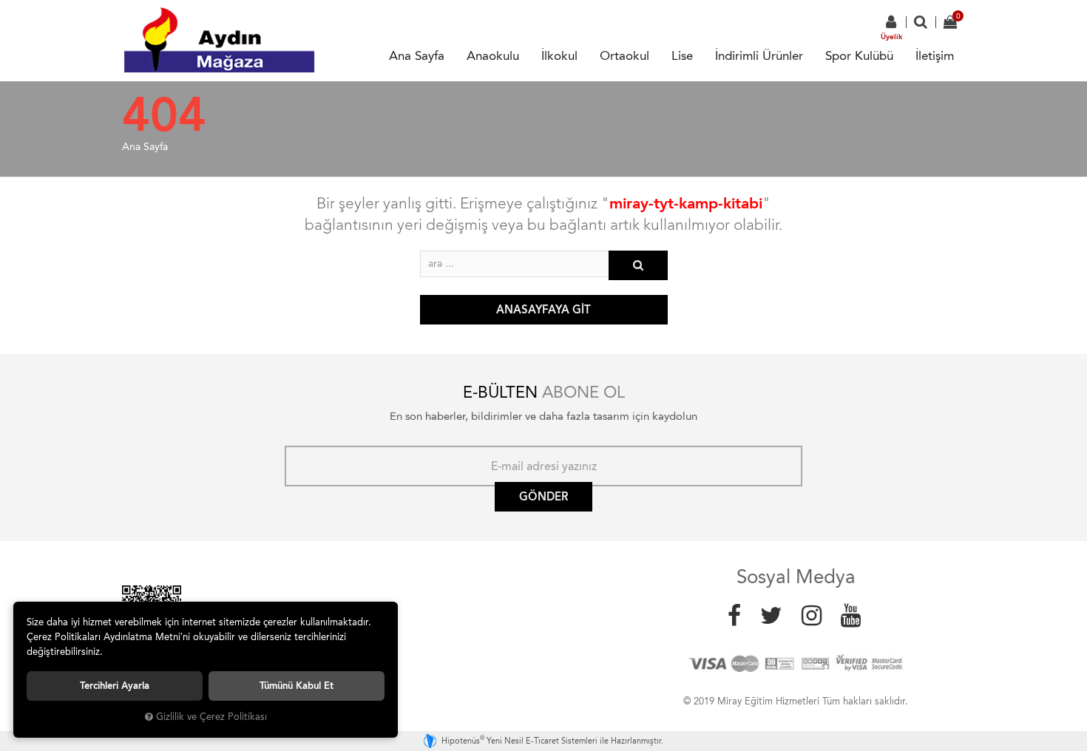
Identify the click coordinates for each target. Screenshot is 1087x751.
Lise (682, 55)
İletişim (934, 55)
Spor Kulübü (859, 55)
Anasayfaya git (543, 309)
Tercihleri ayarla (114, 685)
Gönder (543, 496)
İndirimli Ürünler (759, 55)
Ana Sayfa (416, 55)
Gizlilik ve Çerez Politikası (211, 716)
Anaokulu (493, 55)
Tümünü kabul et (296, 685)
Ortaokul (624, 55)
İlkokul (559, 55)
